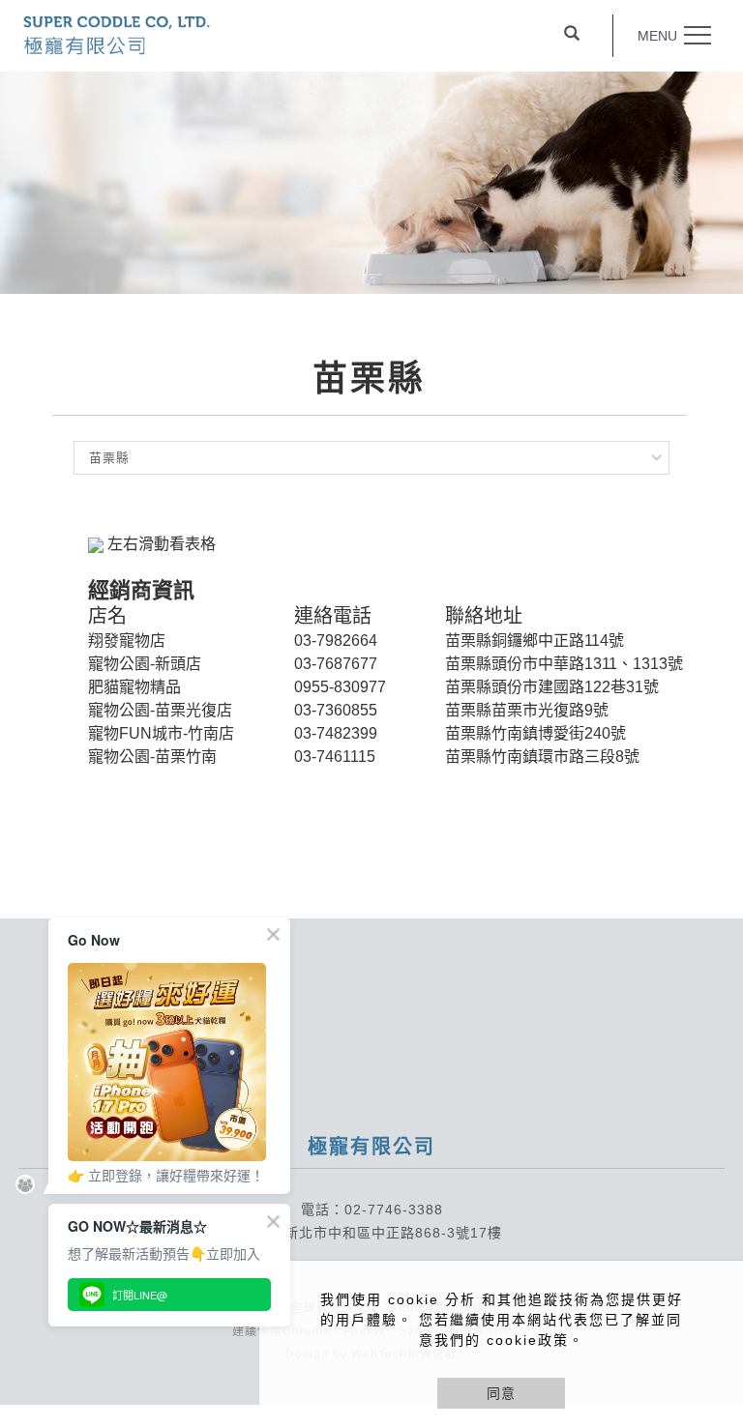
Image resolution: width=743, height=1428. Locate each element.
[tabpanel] (371, 183)
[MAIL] (706, 1225)
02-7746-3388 (393, 1209)
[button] (572, 36)
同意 (501, 1393)
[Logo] (116, 33)
